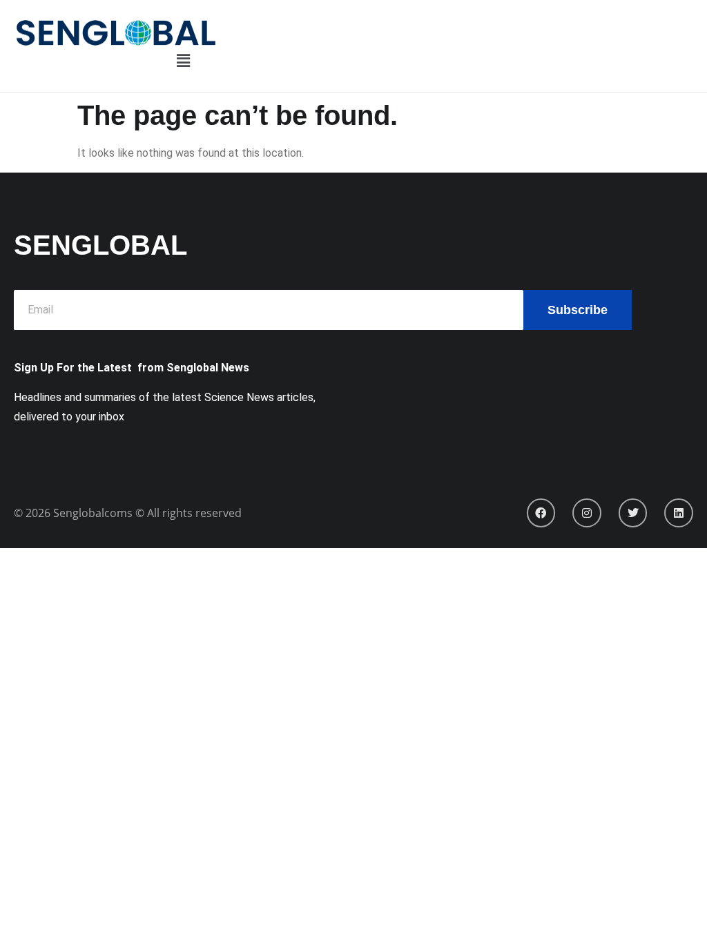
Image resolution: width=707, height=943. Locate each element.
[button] (183, 61)
